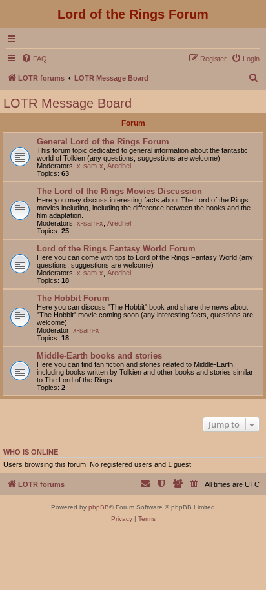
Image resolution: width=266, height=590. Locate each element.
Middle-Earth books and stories (99, 355)
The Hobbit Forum (73, 298)
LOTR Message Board (67, 103)
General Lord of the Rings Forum (103, 141)
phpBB (98, 507)
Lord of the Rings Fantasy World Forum (116, 248)
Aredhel (119, 166)
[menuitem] (34, 58)
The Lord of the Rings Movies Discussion (119, 191)
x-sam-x (90, 166)
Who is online (30, 452)
